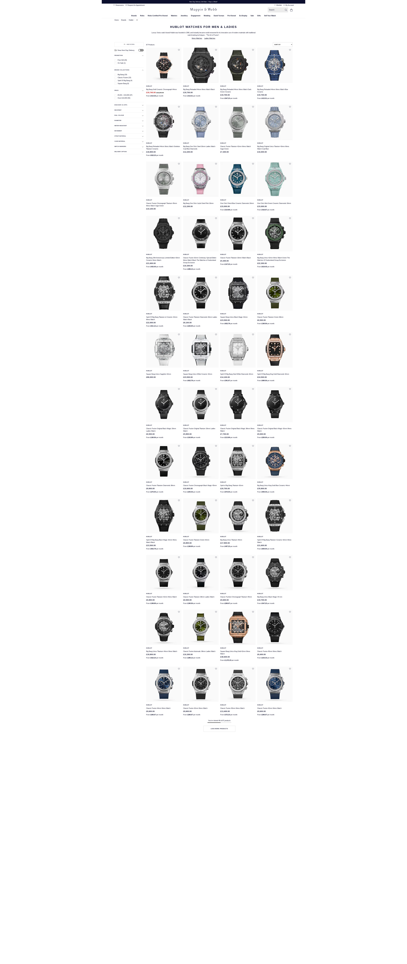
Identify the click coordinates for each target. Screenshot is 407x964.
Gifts (259, 16)
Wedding (207, 16)
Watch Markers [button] (120, 146)
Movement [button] (118, 130)
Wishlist (279, 5)
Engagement (195, 16)
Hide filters (130, 44)
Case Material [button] (119, 141)
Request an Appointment (136, 5)
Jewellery (184, 16)
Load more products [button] (219, 728)
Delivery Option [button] (120, 151)
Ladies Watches (209, 38)
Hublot (131, 20)
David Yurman (219, 16)
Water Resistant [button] (120, 125)
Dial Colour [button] (119, 115)
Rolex (142, 16)
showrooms (119, 5)
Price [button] (116, 90)
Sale (252, 16)
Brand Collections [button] (121, 70)
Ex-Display (243, 16)
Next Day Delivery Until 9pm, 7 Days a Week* (203, 2)
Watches (174, 16)
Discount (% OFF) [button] (120, 105)
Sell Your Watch (270, 16)
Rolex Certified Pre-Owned (158, 16)
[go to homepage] (203, 10)
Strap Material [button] (120, 136)
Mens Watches (197, 38)
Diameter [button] (117, 120)
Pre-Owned (231, 16)
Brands (134, 16)
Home (116, 20)
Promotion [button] (118, 55)
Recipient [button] (118, 110)
